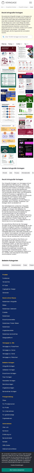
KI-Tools (5, 285)
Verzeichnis (6, 282)
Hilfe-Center (6, 445)
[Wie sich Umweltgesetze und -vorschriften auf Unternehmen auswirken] (25, 105)
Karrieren (5, 431)
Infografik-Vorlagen (23, 7)
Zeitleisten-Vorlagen (8, 370)
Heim (2, 7)
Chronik (5, 173)
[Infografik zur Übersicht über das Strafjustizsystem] (8, 155)
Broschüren (6, 265)
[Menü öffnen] (30, 2)
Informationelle (26, 173)
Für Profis (5, 407)
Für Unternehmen (8, 411)
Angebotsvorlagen (8, 388)
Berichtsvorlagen (7, 384)
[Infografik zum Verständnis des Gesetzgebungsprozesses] (25, 66)
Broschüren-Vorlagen (9, 373)
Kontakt (4, 441)
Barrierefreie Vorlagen (9, 391)
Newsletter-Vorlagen (8, 380)
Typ (25, 44)
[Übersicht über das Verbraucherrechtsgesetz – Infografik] (8, 95)
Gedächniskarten (16, 265)
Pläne (4, 400)
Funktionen (5, 278)
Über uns (5, 427)
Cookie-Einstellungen (17, 465)
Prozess (17, 173)
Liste (10, 173)
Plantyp (10, 44)
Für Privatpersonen (8, 404)
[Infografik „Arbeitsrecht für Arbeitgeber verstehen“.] (25, 126)
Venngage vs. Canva (8, 350)
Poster (25, 265)
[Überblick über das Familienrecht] (8, 134)
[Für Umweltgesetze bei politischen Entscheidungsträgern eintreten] (25, 52)
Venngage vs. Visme (8, 354)
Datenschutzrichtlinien (9, 449)
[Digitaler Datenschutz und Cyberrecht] (25, 148)
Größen (18, 44)
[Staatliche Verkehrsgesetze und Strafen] (25, 83)
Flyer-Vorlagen (7, 377)
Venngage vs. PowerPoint (10, 346)
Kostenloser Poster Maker (10, 323)
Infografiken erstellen (11, 7)
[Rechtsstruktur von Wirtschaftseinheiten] (8, 56)
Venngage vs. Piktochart (10, 357)
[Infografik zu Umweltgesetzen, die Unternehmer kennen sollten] (8, 77)
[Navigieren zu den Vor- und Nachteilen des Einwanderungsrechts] (8, 113)
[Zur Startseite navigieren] (9, 2)
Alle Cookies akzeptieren (17, 470)
